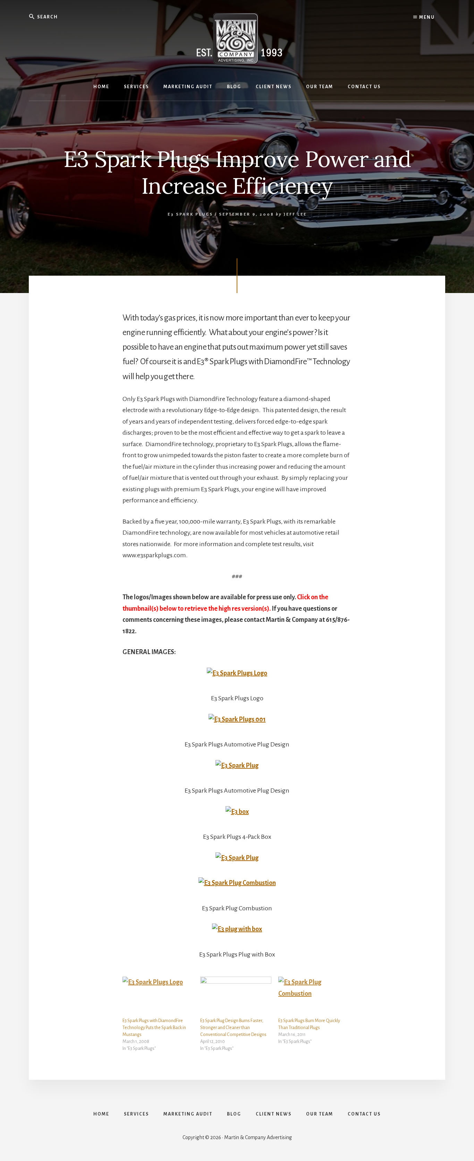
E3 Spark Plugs (190, 214)
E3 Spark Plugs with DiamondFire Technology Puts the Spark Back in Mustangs (154, 1027)
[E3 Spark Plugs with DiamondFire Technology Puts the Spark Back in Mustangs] (157, 997)
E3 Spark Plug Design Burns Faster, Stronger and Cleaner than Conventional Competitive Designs (233, 1027)
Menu (426, 17)
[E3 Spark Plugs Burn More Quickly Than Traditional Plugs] (313, 997)
